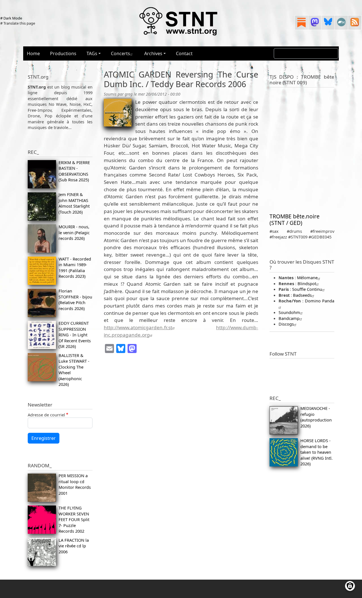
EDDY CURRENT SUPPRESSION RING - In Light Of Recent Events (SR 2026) (75, 334)
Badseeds (302, 295)
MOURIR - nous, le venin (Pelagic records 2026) (74, 232)
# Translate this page (17, 23)
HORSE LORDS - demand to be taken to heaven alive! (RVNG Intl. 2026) (316, 452)
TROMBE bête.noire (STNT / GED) (295, 219)
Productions (63, 53)
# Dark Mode (11, 18)
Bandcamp (289, 318)
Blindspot (307, 283)
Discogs (286, 324)
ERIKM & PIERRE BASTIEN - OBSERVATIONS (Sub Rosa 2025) (74, 171)
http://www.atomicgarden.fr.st (138, 327)
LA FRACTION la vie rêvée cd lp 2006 (74, 545)
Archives (153, 53)
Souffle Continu (307, 289)
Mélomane (307, 277)
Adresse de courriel (46, 415)
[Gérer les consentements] (350, 586)
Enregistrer (43, 438)
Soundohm (289, 312)
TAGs (92, 53)
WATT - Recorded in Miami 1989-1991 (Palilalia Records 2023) (75, 267)
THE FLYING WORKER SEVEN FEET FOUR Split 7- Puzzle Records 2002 (74, 519)
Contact (184, 53)
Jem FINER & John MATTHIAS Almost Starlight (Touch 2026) (74, 203)
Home (33, 53)
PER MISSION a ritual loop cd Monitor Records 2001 (75, 484)
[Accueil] (178, 21)
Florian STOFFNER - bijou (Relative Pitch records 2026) (75, 299)
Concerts (120, 53)
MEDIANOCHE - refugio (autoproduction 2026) (316, 416)
